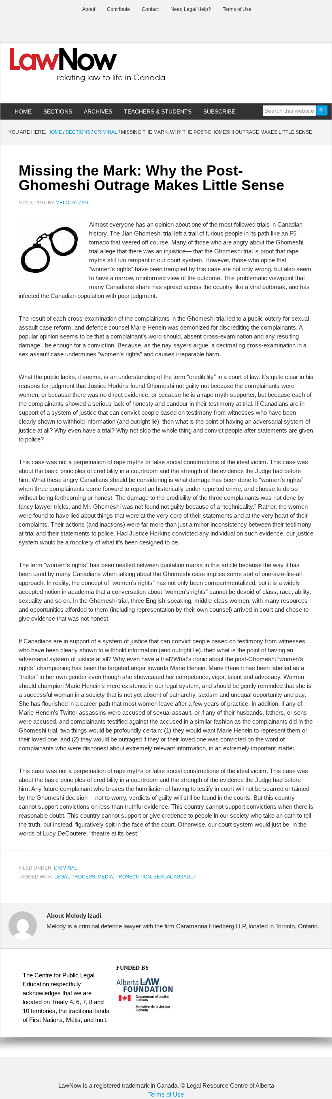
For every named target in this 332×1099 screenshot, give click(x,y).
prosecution (133, 877)
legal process (74, 877)
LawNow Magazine (166, 70)
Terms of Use (166, 1094)
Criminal (65, 868)
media (105, 877)
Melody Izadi (72, 203)
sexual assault (174, 877)
